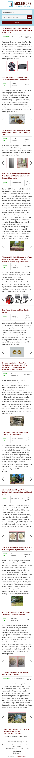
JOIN (29, 17)
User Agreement (8, 733)
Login (10, 729)
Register (15, 729)
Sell (20, 729)
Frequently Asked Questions (12, 731)
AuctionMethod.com (21, 756)
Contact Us (26, 729)
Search (17, 22)
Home (5, 729)
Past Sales (18, 733)
